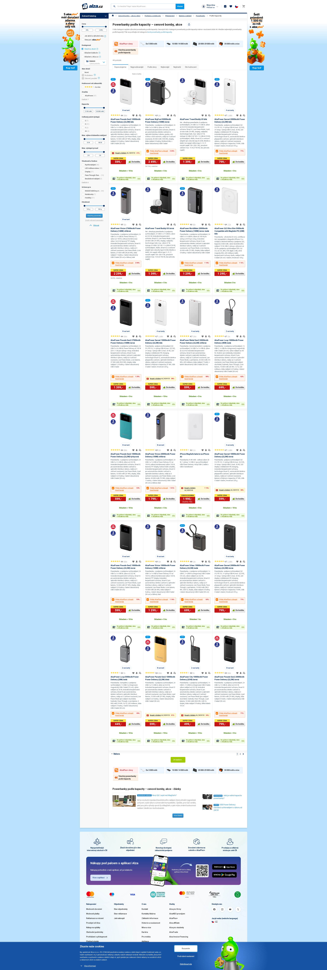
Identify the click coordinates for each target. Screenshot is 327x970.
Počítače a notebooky (153, 16)
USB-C (216, 805)
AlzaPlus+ (173, 918)
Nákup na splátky (93, 927)
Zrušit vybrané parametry (94, 220)
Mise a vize (146, 927)
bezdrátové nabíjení (144, 795)
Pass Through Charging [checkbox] (93, 175)
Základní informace (150, 918)
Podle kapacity (215, 16)
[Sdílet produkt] (189, 24)
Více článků (178, 815)
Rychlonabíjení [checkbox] (90, 165)
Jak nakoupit (119, 918)
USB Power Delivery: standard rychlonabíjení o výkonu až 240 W (228, 807)
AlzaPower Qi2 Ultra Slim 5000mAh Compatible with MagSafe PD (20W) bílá (229, 231)
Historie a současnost (151, 923)
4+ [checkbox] (86, 131)
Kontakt (145, 909)
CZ (216, 922)
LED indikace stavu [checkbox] (92, 168)
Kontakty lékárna (148, 914)
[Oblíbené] (230, 6)
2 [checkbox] (85, 121)
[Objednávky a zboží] (225, 6)
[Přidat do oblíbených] (133, 115)
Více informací (90, 966)
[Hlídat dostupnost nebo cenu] (136, 115)
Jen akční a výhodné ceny (94, 36)
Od (82, 27)
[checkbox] (94, 36)
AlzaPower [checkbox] (89, 96)
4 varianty (230, 110)
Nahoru (117, 754)
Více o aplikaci (98, 878)
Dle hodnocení (190, 67)
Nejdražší (177, 67)
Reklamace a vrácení (95, 918)
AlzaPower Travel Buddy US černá (159, 228)
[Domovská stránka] (113, 15)
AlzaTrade (173, 932)
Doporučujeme (120, 67)
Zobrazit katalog (89, 16)
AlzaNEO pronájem (177, 914)
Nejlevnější (165, 67)
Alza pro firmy (175, 909)
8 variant (126, 110)
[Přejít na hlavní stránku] (92, 6)
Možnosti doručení (94, 909)
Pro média (146, 937)
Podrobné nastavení (185, 956)
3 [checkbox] (85, 124)
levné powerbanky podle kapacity (159, 32)
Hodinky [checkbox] (88, 198)
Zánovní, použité (91, 78)
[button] (126, 153)
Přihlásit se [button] (211, 7)
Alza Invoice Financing (178, 937)
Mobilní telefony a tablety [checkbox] (93, 191)
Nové (87, 72)
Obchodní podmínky (94, 932)
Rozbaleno (89, 75)
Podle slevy (152, 67)
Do (106, 27)
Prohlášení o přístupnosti (96, 937)
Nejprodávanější (137, 67)
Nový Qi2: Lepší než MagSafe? (164, 795)
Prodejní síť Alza (93, 923)
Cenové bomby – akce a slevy (129, 16)
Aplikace (145, 941)
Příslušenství (169, 16)
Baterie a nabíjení (185, 16)
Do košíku (136, 162)
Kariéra (145, 932)
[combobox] (143, 6)
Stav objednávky (120, 909)
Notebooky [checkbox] (89, 194)
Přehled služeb (92, 941)
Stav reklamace (120, 914)
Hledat (180, 6)
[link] (94, 225)
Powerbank (218, 795)
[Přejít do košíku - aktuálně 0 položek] (243, 6)
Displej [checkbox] (87, 172)
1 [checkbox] (85, 128)
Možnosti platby (92, 914)
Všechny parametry (94, 216)
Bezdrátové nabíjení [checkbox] (92, 179)
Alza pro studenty (176, 927)
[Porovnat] (140, 115)
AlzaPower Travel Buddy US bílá (193, 119)
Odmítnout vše (186, 964)
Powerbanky (200, 16)
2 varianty (230, 331)
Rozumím (186, 948)
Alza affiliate (174, 923)
